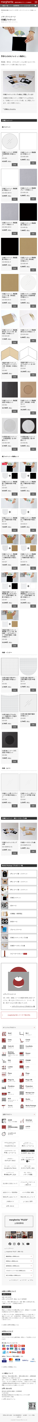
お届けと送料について (9, 1291)
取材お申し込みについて (10, 1197)
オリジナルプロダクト (9, 1027)
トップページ (9, 1248)
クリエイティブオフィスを (28, 1183)
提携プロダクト (7, 1114)
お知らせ (19, 1417)
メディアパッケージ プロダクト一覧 (23, 1006)
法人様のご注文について (10, 1183)
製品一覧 (5, 5)
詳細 (14, 164)
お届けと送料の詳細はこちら (11, 1325)
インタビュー (14, 1280)
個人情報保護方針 (17, 1415)
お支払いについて (7, 1331)
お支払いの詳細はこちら (10, 1367)
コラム (31, 1280)
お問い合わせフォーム (9, 1399)
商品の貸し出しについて (28, 1197)
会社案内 (25, 1415)
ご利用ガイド (10, 1201)
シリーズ (27, 5)
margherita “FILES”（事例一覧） (15, 1251)
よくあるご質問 (27, 1201)
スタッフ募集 (31, 1415)
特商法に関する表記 (7, 1415)
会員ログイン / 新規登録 (10, 1192)
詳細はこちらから (10, 109)
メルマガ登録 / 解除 (28, 1192)
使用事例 (16, 5)
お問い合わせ (10, 1206)
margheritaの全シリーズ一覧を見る (19, 1015)
